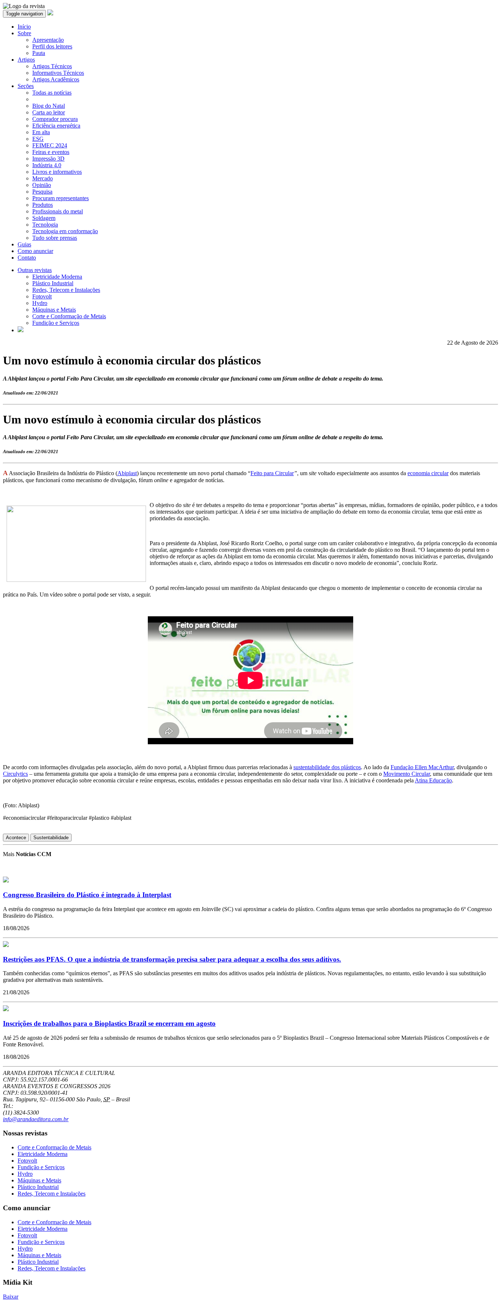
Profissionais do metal (57, 211)
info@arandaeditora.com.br (36, 1119)
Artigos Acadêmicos (55, 79)
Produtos (42, 205)
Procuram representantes (60, 198)
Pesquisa (42, 191)
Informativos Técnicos (58, 73)
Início (24, 26)
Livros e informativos (57, 172)
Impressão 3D (48, 158)
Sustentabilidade (51, 837)
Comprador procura (55, 119)
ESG (38, 139)
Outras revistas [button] (35, 270)
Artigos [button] (26, 59)
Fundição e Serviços (55, 323)
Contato (27, 257)
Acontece (16, 837)
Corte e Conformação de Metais (69, 316)
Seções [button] (26, 86)
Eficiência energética (56, 125)
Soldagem (43, 218)
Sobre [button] (24, 33)
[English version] (20, 330)
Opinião (41, 185)
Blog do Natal (48, 106)
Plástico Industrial (52, 283)
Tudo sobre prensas (54, 238)
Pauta (38, 53)
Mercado (42, 178)
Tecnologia (45, 224)
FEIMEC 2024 (49, 145)
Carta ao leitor (48, 112)
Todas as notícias (52, 92)
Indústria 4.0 (46, 165)
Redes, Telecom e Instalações (66, 290)
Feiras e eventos (50, 152)
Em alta (41, 132)
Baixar (10, 1296)
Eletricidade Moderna (57, 277)
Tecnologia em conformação (65, 231)
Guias (24, 244)
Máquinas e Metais (54, 310)
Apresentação (48, 40)
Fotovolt (42, 296)
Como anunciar (35, 251)
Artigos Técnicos (52, 66)
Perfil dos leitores (52, 46)
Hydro (39, 303)
